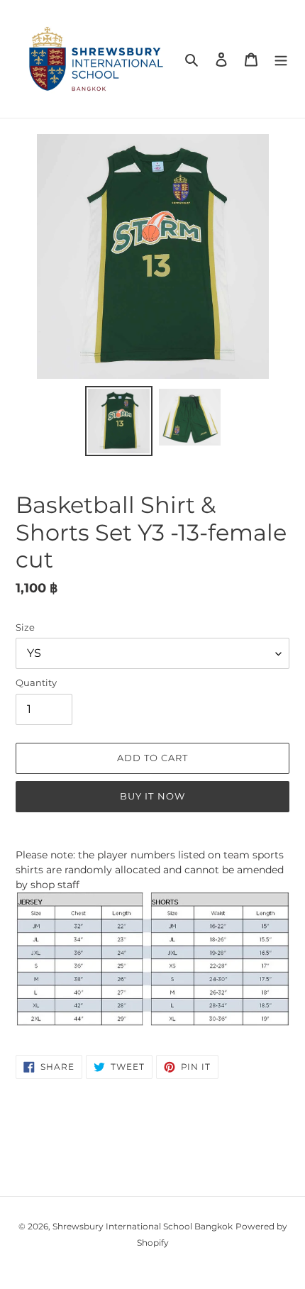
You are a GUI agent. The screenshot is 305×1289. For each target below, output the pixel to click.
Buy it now (152, 796)
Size (25, 627)
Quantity (36, 682)
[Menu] (281, 59)
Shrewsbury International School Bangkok (142, 1226)
